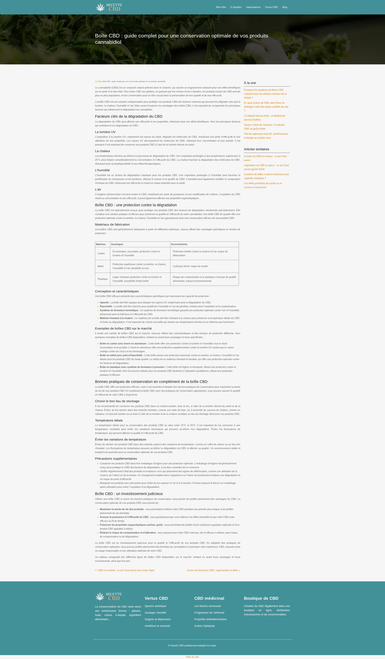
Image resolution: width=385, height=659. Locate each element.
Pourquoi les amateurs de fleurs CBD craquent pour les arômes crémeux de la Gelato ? (265, 94)
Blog (284, 7)
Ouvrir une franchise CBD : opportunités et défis (212, 570)
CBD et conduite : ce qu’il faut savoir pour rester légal (126, 570)
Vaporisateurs (253, 7)
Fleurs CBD (271, 7)
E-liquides (236, 7)
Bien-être (221, 7)
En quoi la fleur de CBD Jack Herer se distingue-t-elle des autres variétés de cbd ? (266, 107)
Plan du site (192, 657)
